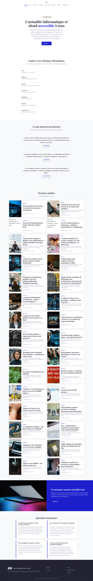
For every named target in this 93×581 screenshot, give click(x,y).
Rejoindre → (56, 501)
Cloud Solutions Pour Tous (22, 568)
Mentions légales (71, 570)
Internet (40, 5)
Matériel (59, 5)
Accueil (26, 5)
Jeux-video (46, 5)
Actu (30, 5)
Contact (69, 572)
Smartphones (66, 5)
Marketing (53, 5)
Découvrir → (46, 43)
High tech (35, 5)
